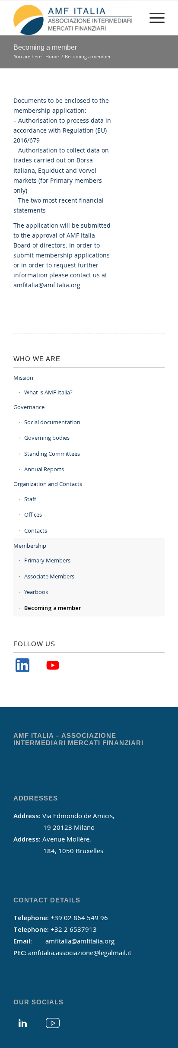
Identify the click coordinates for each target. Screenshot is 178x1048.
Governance (28, 407)
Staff (30, 499)
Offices (33, 514)
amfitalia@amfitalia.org (46, 285)
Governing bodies (47, 437)
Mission (23, 377)
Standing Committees (52, 453)
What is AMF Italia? (48, 392)
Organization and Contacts (47, 484)
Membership (29, 545)
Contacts (35, 530)
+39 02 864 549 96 (79, 917)
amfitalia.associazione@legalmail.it (79, 952)
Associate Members (49, 576)
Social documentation (52, 422)
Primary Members (47, 560)
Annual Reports (44, 469)
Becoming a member (45, 47)
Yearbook (36, 592)
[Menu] (153, 17)
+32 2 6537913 (74, 929)
